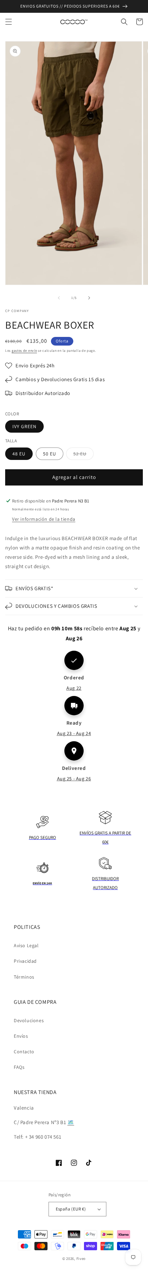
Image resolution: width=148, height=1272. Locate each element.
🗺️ (70, 1122)
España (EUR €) (71, 1209)
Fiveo (81, 1258)
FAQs (19, 1067)
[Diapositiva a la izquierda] (58, 297)
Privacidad (25, 961)
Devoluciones (29, 1020)
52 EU (83, 455)
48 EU (18, 454)
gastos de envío (24, 350)
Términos (24, 977)
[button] (8, 21)
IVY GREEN (24, 426)
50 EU (49, 454)
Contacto (24, 1051)
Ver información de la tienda (43, 519)
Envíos (21, 1036)
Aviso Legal (26, 945)
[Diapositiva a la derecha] (89, 297)
